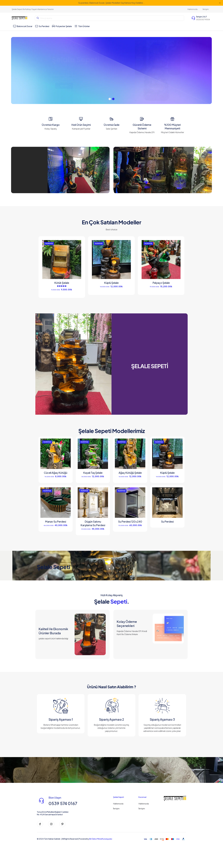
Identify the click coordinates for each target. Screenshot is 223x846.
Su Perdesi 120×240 (130, 521)
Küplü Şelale (111, 282)
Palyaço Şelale (161, 282)
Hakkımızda (118, 803)
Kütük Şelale (61, 282)
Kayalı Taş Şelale (92, 472)
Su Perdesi (167, 521)
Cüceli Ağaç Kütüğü (55, 472)
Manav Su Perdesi (55, 521)
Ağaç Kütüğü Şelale (130, 472)
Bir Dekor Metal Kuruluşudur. (101, 839)
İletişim (116, 808)
